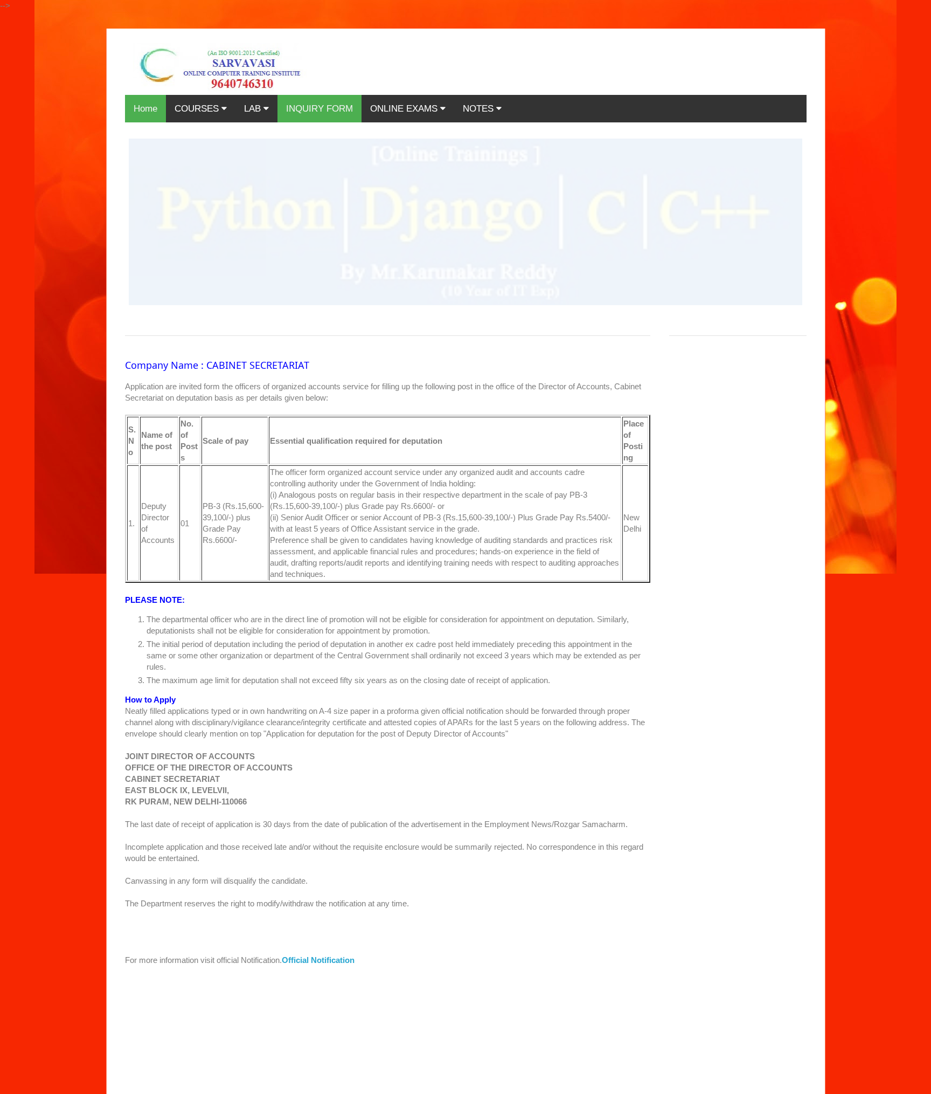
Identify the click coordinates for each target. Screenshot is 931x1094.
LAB (253, 109)
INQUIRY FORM (319, 109)
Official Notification (318, 960)
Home (145, 109)
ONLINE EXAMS (405, 109)
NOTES (479, 109)
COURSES (198, 109)
